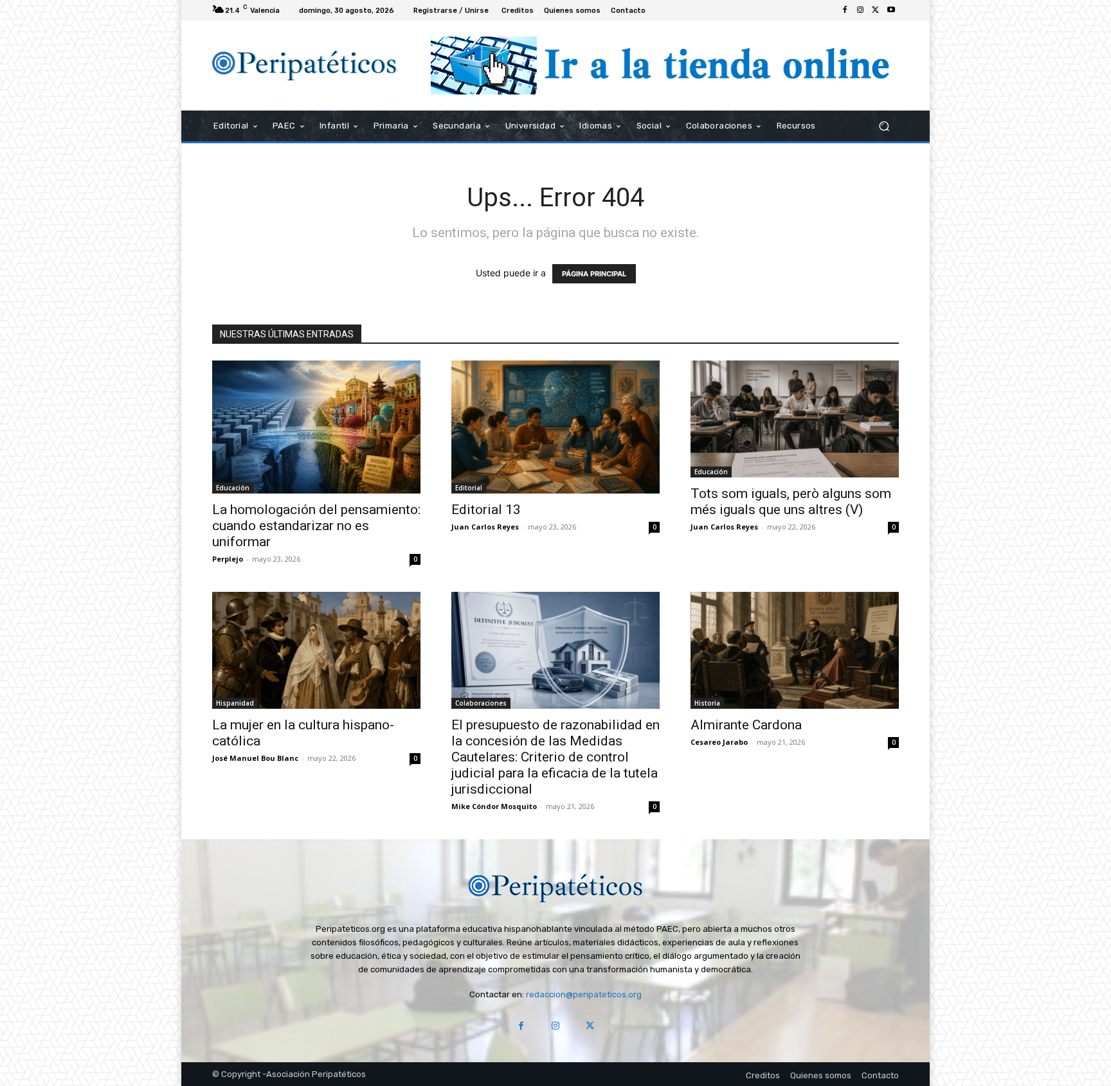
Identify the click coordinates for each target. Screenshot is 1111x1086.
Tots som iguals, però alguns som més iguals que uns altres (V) (791, 501)
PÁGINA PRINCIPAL (594, 273)
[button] (884, 126)
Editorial (468, 487)
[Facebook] (845, 10)
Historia (707, 703)
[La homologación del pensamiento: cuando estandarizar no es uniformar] (316, 427)
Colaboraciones (481, 703)
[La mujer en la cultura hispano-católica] (316, 650)
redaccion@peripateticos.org (584, 994)
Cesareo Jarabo (719, 742)
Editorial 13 (486, 509)
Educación (232, 487)
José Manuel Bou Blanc (255, 758)
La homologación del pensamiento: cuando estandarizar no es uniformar (316, 525)
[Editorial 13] (555, 427)
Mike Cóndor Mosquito (494, 806)
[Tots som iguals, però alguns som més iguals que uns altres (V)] (795, 419)
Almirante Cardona (746, 725)
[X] (875, 10)
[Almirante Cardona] (795, 650)
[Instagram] (860, 10)
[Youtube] (891, 10)
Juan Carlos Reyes (485, 526)
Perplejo (227, 559)
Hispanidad (235, 703)
